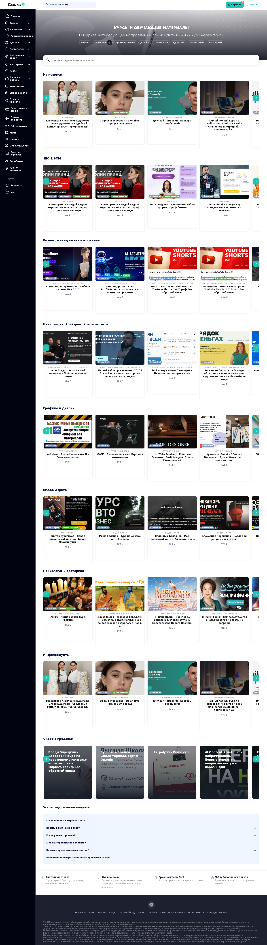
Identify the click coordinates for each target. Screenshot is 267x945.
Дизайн (144, 42)
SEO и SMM (100, 42)
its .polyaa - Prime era (171, 752)
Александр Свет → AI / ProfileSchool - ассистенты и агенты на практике (120, 289)
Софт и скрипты (16, 153)
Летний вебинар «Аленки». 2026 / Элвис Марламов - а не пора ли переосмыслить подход (120, 373)
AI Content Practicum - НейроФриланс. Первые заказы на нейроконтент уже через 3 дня (224, 759)
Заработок (16, 161)
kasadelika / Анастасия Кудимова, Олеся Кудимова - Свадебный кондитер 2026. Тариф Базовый (67, 123)
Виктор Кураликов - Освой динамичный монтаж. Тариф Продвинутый (67, 539)
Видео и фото (18, 93)
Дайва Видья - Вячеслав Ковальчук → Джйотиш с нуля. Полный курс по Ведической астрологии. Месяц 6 (119, 622)
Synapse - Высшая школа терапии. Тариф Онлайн (120, 755)
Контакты (17, 185)
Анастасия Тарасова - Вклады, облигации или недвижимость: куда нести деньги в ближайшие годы (224, 375)
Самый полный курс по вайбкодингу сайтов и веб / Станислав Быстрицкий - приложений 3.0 (224, 125)
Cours (16, 4)
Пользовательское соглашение (166, 912)
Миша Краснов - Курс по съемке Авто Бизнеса (120, 538)
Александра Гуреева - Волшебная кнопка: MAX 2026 (68, 288)
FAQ (13, 192)
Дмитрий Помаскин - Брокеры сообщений (172, 122)
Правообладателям (131, 912)
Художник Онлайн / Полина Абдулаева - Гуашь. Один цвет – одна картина (224, 457)
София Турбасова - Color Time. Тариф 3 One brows (120, 122)
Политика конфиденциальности (207, 912)
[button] (46, 98)
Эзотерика (215, 42)
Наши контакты (84, 912)
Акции (112, 912)
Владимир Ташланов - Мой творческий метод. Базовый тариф (172, 538)
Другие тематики (15, 169)
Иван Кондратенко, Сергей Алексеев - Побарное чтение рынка (68, 373)
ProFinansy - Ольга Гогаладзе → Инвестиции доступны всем (172, 372)
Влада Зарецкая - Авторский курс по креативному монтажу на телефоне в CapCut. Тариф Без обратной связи (67, 761)
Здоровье (178, 42)
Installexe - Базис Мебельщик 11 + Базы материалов (68, 456)
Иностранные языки (19, 109)
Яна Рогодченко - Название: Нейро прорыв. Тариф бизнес (172, 206)
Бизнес (85, 42)
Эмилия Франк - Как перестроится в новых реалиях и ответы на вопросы (224, 620)
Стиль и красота (15, 100)
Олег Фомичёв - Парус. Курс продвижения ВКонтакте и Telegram (224, 207)
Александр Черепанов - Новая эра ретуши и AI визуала (224, 538)
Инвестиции (17, 86)
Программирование (123, 42)
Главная (15, 16)
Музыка (14, 139)
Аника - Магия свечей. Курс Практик (67, 619)
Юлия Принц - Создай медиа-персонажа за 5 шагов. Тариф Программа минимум (67, 207)
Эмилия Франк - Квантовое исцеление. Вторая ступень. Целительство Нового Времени (172, 620)
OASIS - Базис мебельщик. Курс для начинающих (120, 456)
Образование (19, 126)
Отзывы (101, 912)
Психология (161, 42)
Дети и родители (17, 118)
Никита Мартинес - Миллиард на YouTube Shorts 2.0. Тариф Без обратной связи (172, 289)
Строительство (19, 145)
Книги (13, 133)
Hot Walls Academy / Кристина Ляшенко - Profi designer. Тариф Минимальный (172, 457)
